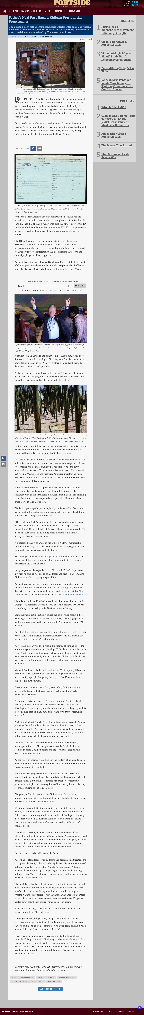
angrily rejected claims (51, 556)
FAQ (110, 1011)
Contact (120, 1011)
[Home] (72, 2)
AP (55, 36)
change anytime (53, 290)
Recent (13, 11)
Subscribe (74, 11)
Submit (131, 1011)
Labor (25, 11)
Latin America (27, 977)
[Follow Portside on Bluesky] (137, 2)
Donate (60, 11)
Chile (14, 977)
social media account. (72, 594)
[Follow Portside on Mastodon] (133, 6)
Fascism (50, 977)
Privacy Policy (99, 1011)
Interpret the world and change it (18, 1011)
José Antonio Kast (66, 977)
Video (48, 11)
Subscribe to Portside (51, 988)
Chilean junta (37, 981)
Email (21, 286)
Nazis (40, 977)
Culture (36, 11)
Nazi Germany (54, 981)
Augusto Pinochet (19, 981)
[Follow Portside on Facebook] (133, 2)
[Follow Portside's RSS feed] (137, 6)
